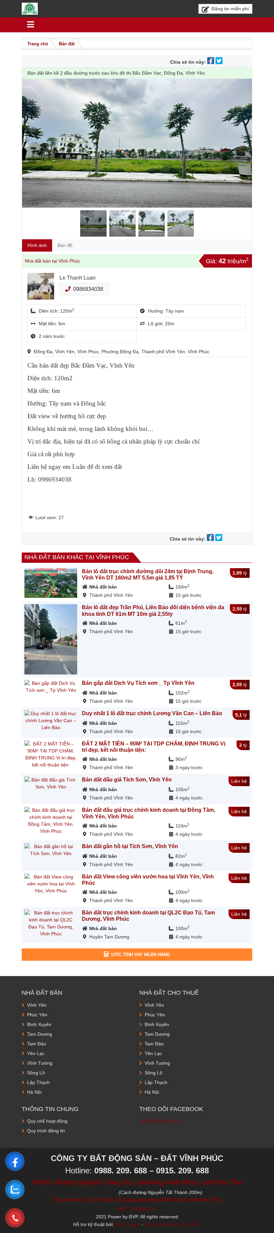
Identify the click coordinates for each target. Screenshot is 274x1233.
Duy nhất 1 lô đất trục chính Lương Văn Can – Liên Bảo (152, 713)
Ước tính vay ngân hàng (140, 954)
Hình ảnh (37, 245)
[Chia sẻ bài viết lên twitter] (220, 62)
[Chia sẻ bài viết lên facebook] (211, 62)
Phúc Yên (37, 1014)
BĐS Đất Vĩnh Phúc (159, 1121)
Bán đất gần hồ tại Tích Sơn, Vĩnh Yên (130, 846)
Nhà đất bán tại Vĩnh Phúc (52, 261)
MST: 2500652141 (137, 1209)
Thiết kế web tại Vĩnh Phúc (172, 1224)
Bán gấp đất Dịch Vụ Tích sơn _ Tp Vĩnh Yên (138, 683)
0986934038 (88, 289)
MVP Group (127, 1224)
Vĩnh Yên (36, 1005)
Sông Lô (36, 1072)
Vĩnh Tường (39, 1063)
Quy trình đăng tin (46, 1130)
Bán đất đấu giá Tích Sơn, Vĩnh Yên (127, 779)
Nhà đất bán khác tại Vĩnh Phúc (76, 557)
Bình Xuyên (39, 1024)
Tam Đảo (36, 1043)
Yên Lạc (35, 1053)
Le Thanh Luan (77, 278)
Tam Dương (39, 1034)
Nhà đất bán (103, 587)
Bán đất (67, 43)
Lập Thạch (38, 1082)
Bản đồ (65, 245)
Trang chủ (37, 43)
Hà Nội (34, 1092)
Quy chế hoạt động (47, 1121)
